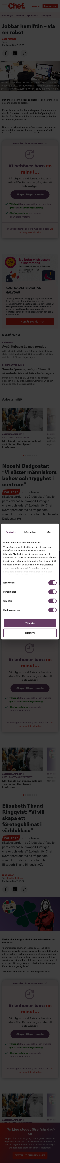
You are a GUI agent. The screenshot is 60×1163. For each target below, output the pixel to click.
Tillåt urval (30, 633)
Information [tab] (30, 532)
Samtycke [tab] (11, 532)
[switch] (52, 591)
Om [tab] (49, 532)
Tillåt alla (30, 623)
